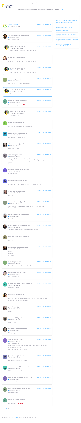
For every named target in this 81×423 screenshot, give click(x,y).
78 (6, 408)
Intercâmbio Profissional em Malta (53, 3)
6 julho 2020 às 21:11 (14, 80)
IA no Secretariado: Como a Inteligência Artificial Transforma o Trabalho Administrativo (66, 22)
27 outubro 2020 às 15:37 (17, 48)
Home (18, 3)
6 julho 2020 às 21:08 (14, 216)
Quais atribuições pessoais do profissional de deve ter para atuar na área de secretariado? (66, 29)
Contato (38, 3)
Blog (32, 3)
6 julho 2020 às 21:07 (14, 401)
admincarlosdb (13, 25)
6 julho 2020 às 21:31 (14, 59)
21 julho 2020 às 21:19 (14, 26)
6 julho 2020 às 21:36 (14, 37)
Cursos (25, 3)
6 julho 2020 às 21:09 (14, 102)
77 (4, 408)
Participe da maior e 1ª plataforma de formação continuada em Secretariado (38, 9)
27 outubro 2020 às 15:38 (17, 113)
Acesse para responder (44, 24)
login (16, 417)
